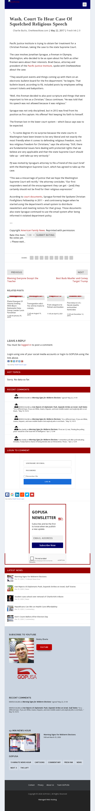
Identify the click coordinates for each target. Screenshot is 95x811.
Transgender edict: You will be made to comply (35, 306)
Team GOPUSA (63, 785)
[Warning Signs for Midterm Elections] (10, 578)
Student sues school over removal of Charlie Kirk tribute (39, 596)
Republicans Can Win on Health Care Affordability (36, 606)
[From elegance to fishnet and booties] (56, 297)
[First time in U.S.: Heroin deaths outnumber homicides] (75, 297)
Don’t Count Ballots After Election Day (31, 616)
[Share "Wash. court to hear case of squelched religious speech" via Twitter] (36, 257)
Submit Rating (45, 235)
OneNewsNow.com (38, 30)
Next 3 (14, 768)
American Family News (33, 230)
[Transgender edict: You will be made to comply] (36, 297)
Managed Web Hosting (47, 799)
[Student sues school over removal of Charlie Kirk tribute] (10, 598)
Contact (31, 785)
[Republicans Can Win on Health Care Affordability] (10, 608)
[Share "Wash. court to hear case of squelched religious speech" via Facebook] (31, 257)
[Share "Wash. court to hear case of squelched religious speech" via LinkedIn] (51, 257)
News (27, 589)
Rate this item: (17, 235)
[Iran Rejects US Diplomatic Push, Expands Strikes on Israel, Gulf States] (10, 588)
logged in (26, 344)
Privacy (40, 785)
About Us (50, 785)
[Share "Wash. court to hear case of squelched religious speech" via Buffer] (56, 257)
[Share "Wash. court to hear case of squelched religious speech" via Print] (71, 257)
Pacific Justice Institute (40, 65)
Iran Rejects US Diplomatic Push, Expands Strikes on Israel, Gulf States (59, 407)
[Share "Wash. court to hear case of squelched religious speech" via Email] (66, 257)
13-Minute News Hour (32, 579)
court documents (33, 196)
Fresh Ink (72, 30)
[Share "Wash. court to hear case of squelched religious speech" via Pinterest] (46, 257)
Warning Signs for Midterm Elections (46, 397)
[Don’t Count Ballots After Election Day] (10, 618)
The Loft (24, 768)
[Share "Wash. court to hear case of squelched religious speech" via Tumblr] (41, 257)
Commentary (29, 609)
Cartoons (39, 762)
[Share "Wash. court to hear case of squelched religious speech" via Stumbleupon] (61, 257)
